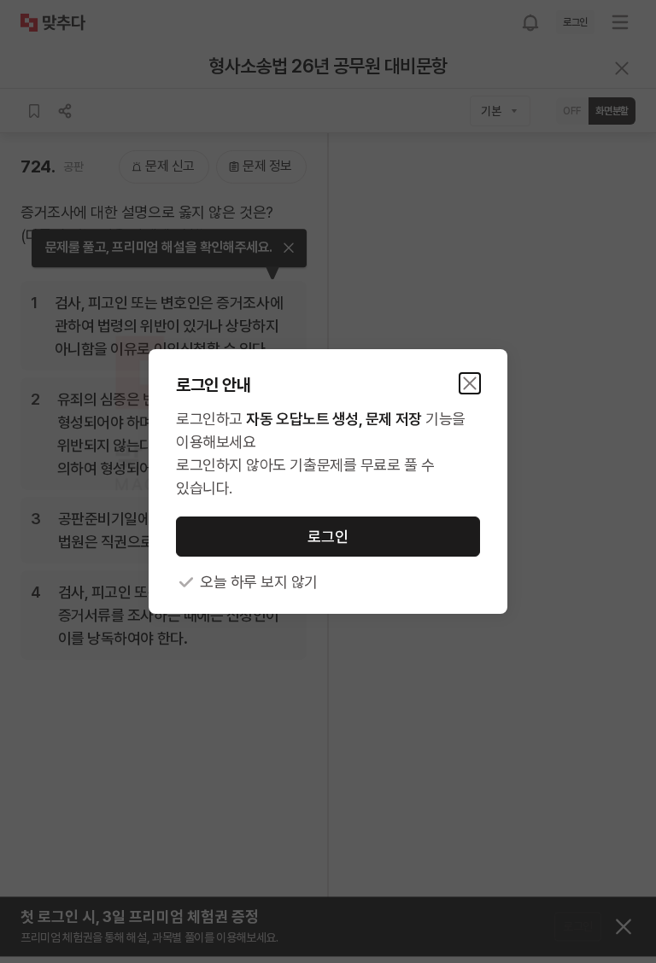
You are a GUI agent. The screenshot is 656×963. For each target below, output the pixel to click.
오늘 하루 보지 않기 (259, 582)
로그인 (328, 537)
